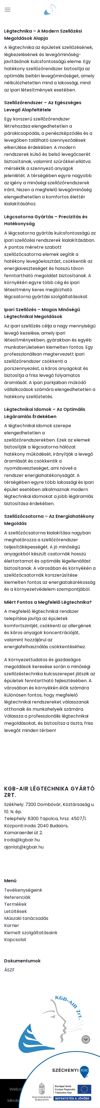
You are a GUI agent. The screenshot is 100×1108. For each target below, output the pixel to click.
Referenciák (17, 897)
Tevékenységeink (23, 890)
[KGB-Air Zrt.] (50, 9)
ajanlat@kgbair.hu (24, 847)
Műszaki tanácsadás (26, 918)
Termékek (15, 904)
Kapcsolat (15, 939)
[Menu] (7, 9)
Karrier (11, 925)
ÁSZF (9, 970)
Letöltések (15, 911)
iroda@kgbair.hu (22, 840)
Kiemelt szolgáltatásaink (31, 933)
